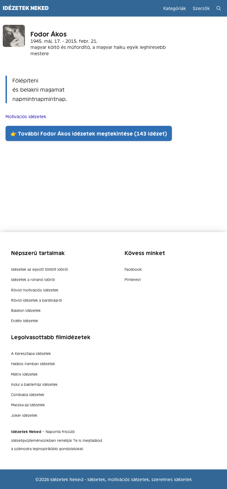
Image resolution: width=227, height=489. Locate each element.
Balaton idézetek (26, 310)
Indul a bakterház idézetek (34, 384)
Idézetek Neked (26, 8)
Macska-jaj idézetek (28, 404)
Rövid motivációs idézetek (34, 290)
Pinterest (133, 279)
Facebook (133, 269)
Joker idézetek (24, 415)
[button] (218, 8)
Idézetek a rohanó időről (33, 279)
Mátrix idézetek (24, 374)
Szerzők (201, 8)
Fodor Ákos (48, 34)
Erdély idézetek (24, 320)
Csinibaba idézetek (27, 394)
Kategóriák (174, 8)
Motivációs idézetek (26, 116)
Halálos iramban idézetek (33, 363)
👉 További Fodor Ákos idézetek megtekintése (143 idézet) (89, 133)
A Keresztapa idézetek (31, 353)
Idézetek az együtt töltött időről (39, 269)
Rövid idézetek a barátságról (36, 300)
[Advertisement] (113, 188)
